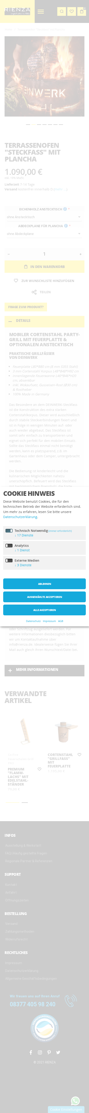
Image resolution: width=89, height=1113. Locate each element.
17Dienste (24, 535)
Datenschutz (33, 621)
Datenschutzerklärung (20, 517)
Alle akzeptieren (44, 610)
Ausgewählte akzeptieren (44, 597)
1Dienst (22, 550)
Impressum (49, 621)
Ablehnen (44, 584)
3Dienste (23, 565)
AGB (60, 621)
